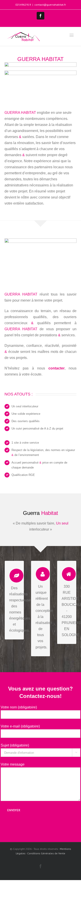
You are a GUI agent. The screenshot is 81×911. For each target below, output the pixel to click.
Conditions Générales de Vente (46, 853)
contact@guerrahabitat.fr (50, 4)
